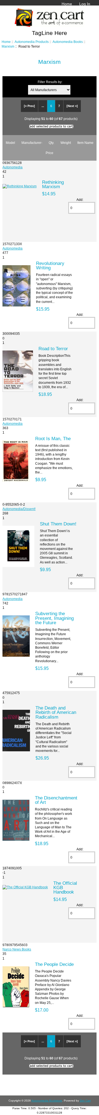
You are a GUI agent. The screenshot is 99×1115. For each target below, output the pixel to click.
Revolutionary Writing (50, 265)
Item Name (85, 142)
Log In (84, 4)
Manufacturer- (31, 142)
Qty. (51, 142)
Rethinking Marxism (53, 184)
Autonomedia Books (68, 41)
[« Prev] (29, 106)
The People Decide (54, 964)
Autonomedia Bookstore (46, 1100)
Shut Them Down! (58, 524)
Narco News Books (16, 949)
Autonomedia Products (32, 41)
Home (67, 4)
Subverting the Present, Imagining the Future (54, 618)
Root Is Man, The (53, 438)
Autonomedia (12, 167)
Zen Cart (85, 1100)
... (43, 106)
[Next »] (72, 106)
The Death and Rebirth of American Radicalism (55, 712)
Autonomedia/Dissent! (18, 509)
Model (10, 142)
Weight (66, 142)
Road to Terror (53, 348)
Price (49, 153)
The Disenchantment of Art (56, 800)
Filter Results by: (50, 82)
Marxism (8, 46)
